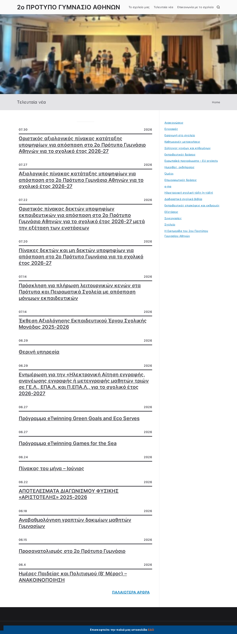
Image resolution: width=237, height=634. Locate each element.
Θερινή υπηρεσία (39, 352)
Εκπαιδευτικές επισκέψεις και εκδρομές (191, 205)
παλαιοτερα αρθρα (131, 592)
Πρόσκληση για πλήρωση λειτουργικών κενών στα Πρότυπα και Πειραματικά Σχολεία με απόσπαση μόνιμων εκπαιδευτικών (80, 292)
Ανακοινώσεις (173, 122)
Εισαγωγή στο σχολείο (179, 135)
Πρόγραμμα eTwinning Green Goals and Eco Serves (79, 418)
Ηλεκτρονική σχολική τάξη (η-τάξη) (188, 192)
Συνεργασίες (173, 218)
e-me (167, 186)
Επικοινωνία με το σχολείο (195, 7)
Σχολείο (169, 224)
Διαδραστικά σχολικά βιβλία (183, 199)
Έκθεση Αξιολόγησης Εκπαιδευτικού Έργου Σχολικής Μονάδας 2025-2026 (83, 324)
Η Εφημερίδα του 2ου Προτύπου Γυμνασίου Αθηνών (186, 233)
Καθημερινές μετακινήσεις (182, 141)
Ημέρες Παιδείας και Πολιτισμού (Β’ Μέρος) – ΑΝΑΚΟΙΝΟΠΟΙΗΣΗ (73, 577)
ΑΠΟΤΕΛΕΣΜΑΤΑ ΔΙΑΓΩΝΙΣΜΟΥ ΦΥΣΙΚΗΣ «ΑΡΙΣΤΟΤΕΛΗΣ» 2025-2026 (68, 494)
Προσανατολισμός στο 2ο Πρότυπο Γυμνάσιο (72, 551)
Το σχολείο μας (139, 7)
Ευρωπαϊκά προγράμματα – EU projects (191, 160)
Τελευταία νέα (163, 7)
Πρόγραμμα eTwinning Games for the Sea (68, 443)
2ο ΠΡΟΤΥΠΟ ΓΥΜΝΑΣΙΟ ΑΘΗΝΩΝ (68, 7)
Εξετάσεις (171, 212)
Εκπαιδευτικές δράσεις (180, 154)
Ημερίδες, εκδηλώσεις (179, 167)
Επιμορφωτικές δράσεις (180, 180)
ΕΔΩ (151, 629)
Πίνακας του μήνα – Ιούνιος (51, 468)
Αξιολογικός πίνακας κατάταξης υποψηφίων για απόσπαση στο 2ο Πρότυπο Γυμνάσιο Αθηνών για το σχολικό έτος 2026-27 (81, 180)
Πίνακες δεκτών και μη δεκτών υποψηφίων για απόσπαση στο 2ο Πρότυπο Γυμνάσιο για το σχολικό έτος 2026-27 (81, 256)
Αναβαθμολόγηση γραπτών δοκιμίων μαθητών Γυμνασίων (75, 523)
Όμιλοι (168, 173)
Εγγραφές (171, 129)
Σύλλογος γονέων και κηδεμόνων (187, 148)
